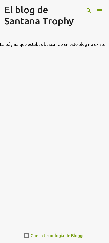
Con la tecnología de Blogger (58, 235)
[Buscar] (89, 10)
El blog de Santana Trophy (39, 15)
